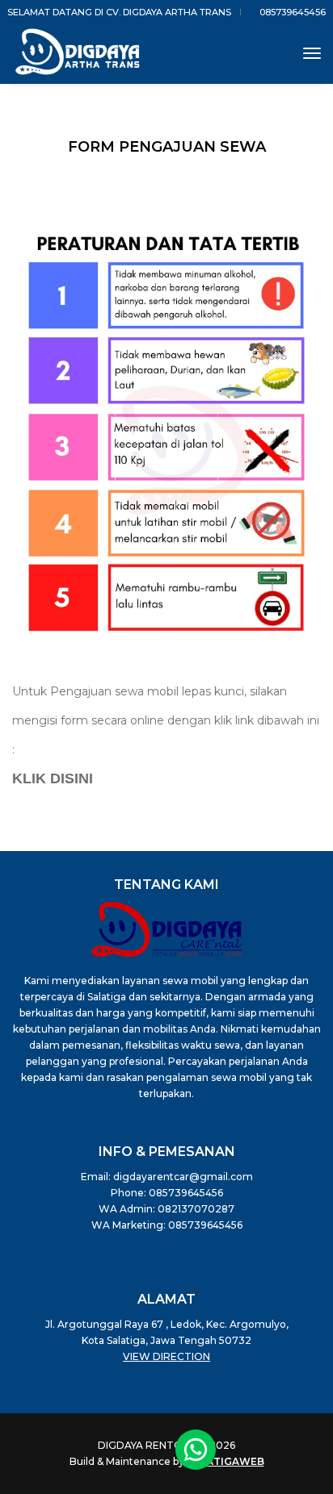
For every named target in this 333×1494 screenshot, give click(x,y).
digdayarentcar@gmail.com (183, 1177)
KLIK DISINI (52, 778)
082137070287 (196, 1209)
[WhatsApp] (195, 1449)
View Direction (166, 1356)
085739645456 (291, 12)
